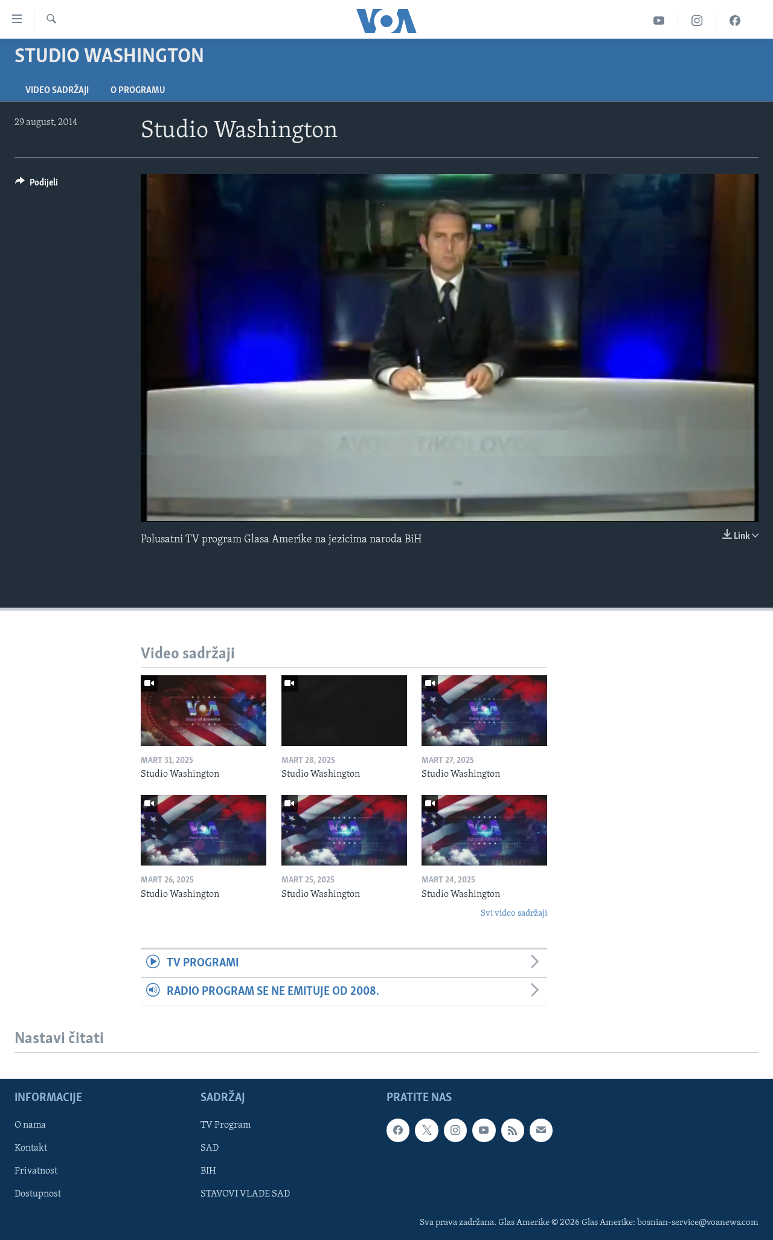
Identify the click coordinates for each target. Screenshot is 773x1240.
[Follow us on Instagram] (455, 1130)
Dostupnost (37, 1195)
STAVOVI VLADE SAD (245, 1195)
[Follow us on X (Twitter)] (426, 1130)
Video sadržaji (57, 90)
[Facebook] (735, 20)
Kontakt (30, 1149)
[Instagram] (697, 20)
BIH (208, 1172)
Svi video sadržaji (514, 913)
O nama (30, 1125)
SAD (209, 1149)
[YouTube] (659, 20)
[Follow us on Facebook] (397, 1130)
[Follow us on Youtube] (483, 1130)
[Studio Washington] (203, 710)
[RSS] (512, 1130)
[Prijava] (541, 1130)
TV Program (225, 1125)
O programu (138, 90)
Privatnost (35, 1172)
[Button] (36, 185)
